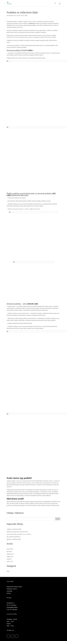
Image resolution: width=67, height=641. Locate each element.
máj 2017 (9, 559)
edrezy (9, 593)
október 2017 (10, 554)
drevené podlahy (45, 193)
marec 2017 (10, 561)
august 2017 (10, 556)
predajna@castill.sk (12, 607)
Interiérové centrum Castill (14, 586)
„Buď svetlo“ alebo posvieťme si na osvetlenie (19, 534)
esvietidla (9, 591)
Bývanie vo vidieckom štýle (14, 539)
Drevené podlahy (14, 304)
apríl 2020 (9, 551)
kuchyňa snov (12, 15)
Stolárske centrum (12, 589)
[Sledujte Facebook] (8, 636)
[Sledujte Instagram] (12, 636)
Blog (26, 15)
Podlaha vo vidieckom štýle (14, 529)
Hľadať (57, 519)
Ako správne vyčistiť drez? (13, 537)
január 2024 (10, 549)
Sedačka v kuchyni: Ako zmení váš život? (17, 531)
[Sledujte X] (16, 636)
